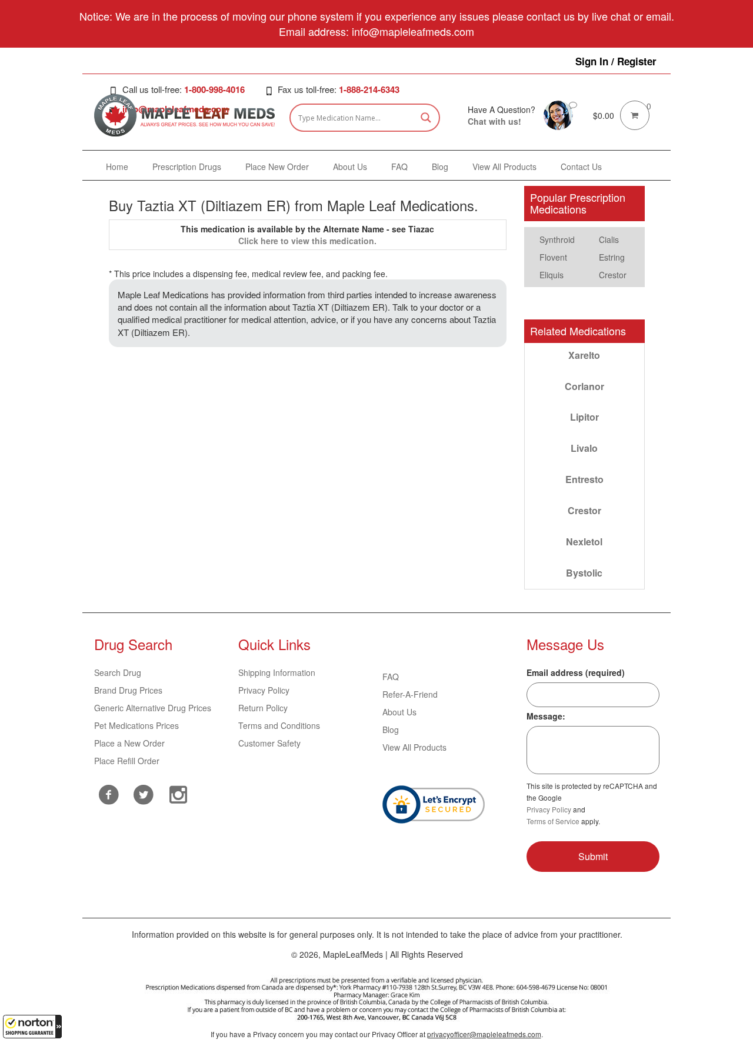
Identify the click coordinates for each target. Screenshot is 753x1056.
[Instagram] (178, 793)
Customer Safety (269, 743)
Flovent (553, 257)
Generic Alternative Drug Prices (152, 708)
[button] (32, 1026)
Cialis (609, 239)
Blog (390, 729)
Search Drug (117, 672)
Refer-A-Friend (410, 694)
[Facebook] (108, 794)
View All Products (414, 747)
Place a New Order (129, 743)
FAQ (390, 676)
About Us (399, 712)
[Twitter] (143, 793)
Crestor (613, 275)
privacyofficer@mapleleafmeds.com (484, 1034)
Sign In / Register (616, 61)
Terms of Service (553, 821)
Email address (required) (576, 672)
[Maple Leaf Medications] (558, 114)
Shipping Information (276, 672)
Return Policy (263, 708)
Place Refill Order (126, 761)
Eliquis (551, 275)
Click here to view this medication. (307, 240)
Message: (546, 716)
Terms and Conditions (279, 725)
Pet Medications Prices (136, 725)
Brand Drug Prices (128, 690)
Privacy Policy (263, 690)
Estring (612, 257)
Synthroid (557, 239)
